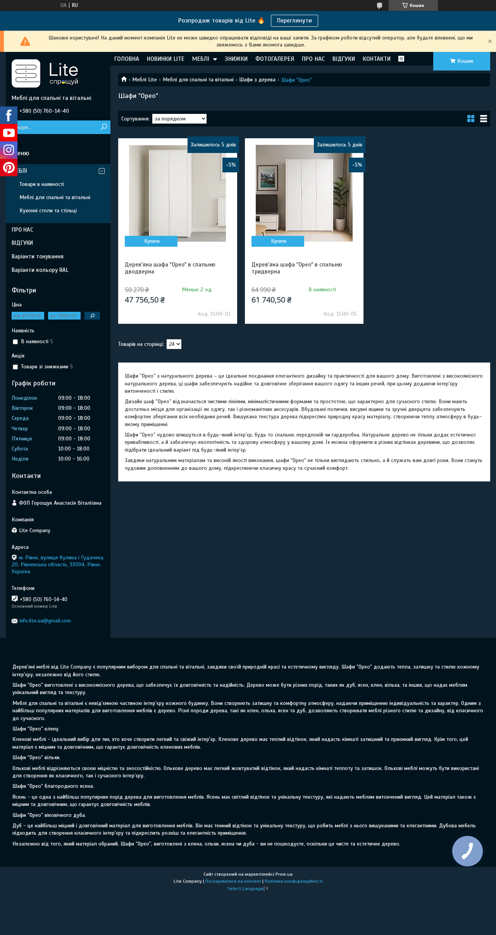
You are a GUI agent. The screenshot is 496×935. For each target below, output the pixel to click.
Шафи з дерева (257, 79)
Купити (152, 241)
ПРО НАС (313, 59)
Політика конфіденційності (294, 881)
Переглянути (294, 20)
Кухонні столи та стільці (48, 210)
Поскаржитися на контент (233, 881)
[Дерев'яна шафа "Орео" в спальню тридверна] (304, 193)
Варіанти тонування (38, 256)
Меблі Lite (144, 79)
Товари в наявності (41, 184)
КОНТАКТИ (377, 59)
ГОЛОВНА (126, 59)
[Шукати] (103, 127)
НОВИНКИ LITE (165, 59)
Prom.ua (284, 874)
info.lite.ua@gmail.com (45, 620)
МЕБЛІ (200, 59)
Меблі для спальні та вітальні (198, 79)
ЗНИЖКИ (236, 59)
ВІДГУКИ (343, 59)
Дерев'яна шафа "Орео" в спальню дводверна (170, 268)
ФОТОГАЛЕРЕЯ (274, 59)
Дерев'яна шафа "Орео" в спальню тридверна (296, 268)
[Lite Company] (58, 73)
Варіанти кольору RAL (40, 269)
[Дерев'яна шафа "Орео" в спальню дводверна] (178, 193)
